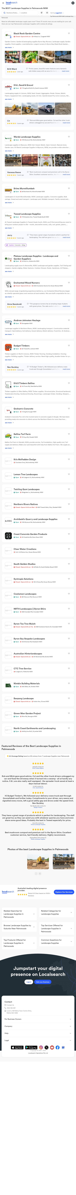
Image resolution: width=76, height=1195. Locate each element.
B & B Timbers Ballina (38, 768)
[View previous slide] (36, 873)
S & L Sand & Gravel (38, 788)
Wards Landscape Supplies (38, 839)
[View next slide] (39, 873)
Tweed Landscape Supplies (38, 824)
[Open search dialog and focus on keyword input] (4, 13)
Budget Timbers (38, 807)
